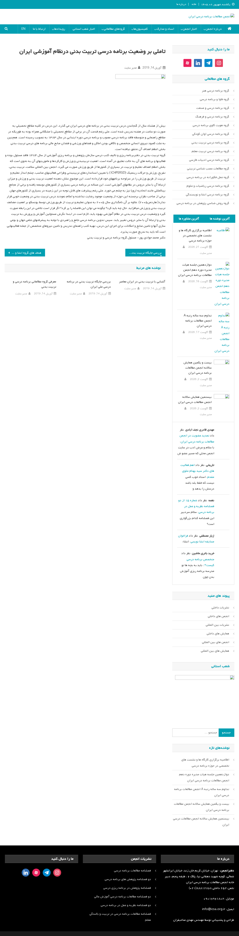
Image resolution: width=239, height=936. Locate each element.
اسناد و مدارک (165, 28)
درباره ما (181, 4)
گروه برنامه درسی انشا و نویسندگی (207, 194)
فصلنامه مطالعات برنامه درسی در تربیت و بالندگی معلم (120, 916)
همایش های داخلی (218, 633)
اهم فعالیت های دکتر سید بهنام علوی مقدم (197, 471)
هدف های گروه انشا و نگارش (23, 252)
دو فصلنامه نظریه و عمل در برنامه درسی (126, 905)
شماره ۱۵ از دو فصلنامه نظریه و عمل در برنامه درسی (196, 506)
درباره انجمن (214, 28)
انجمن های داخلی (218, 616)
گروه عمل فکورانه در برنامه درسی (207, 177)
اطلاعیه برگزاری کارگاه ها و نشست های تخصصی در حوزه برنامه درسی (195, 235)
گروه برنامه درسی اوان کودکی (210, 134)
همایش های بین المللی (215, 650)
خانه (194, 4)
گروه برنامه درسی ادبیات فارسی (209, 159)
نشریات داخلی (220, 607)
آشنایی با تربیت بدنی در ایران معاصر (142, 281)
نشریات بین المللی (217, 624)
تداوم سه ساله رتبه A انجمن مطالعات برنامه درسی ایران (197, 320)
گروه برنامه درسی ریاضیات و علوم (207, 185)
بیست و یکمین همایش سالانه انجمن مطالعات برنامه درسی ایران (197, 367)
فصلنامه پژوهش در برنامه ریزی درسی (127, 887)
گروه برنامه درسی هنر (215, 90)
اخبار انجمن (190, 28)
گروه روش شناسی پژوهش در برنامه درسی (202, 203)
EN (23, 28)
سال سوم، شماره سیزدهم (143, 60)
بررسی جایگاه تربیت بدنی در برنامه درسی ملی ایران (143, 252)
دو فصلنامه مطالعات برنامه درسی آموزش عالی (122, 896)
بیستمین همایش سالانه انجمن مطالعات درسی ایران (194, 400)
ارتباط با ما (39, 28)
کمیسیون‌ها (141, 28)
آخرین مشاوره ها (189, 218)
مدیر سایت (130, 68)
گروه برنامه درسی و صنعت (212, 108)
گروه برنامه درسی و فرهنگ (212, 116)
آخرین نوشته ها (220, 218)
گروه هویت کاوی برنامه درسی (211, 125)
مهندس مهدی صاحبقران (188, 920)
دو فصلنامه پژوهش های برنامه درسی (128, 879)
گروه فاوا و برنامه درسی (214, 99)
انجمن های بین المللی (215, 642)
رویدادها (59, 28)
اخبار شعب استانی (84, 28)
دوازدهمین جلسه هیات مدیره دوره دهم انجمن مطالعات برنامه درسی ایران (194, 270)
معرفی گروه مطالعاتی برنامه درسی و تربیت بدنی (34, 284)
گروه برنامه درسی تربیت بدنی (210, 142)
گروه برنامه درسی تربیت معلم (210, 151)
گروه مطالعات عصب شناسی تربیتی (208, 168)
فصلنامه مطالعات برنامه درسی (132, 870)
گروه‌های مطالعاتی (114, 28)
